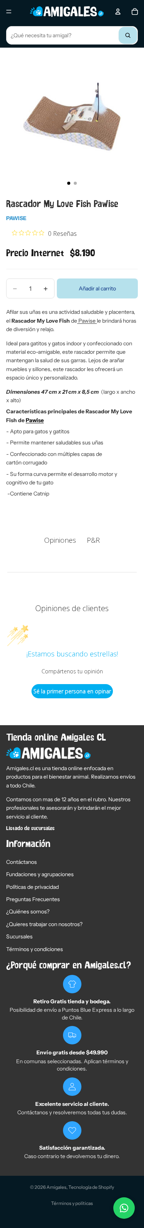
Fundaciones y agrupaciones (40, 874)
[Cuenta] (117, 11)
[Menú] (9, 11)
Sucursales (19, 936)
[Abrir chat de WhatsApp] (124, 1208)
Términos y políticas (72, 1203)
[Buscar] (128, 35)
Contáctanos (21, 861)
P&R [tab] (93, 540)
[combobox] (72, 35)
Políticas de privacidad (32, 886)
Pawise (16, 218)
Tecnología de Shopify (91, 1187)
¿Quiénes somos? (28, 911)
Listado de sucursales (30, 828)
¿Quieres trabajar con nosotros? (44, 924)
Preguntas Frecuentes (33, 899)
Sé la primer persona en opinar (72, 691)
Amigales (56, 1187)
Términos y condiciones (34, 949)
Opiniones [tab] (60, 540)
